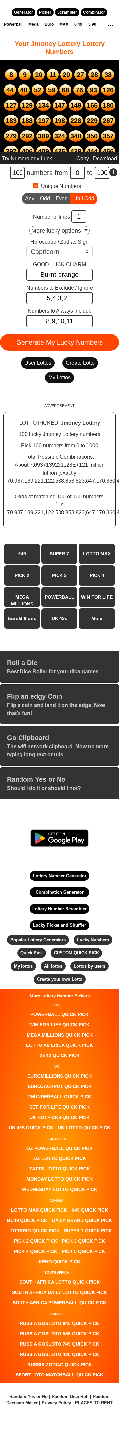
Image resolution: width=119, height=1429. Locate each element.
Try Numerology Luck (27, 158)
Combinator (94, 12)
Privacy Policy (56, 1402)
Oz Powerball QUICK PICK (59, 1148)
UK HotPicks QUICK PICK (59, 1117)
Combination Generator (60, 892)
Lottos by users (89, 966)
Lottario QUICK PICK (33, 1230)
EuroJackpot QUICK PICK (60, 1086)
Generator (23, 12)
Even (62, 198)
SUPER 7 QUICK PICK (88, 1230)
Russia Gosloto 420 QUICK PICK (59, 1354)
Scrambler (67, 12)
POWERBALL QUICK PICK (59, 1014)
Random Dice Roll (71, 1396)
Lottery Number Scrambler (59, 908)
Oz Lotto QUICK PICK (59, 1158)
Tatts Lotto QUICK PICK (59, 1168)
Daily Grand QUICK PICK (82, 1220)
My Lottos (59, 377)
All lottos (53, 966)
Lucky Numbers (93, 939)
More (96, 618)
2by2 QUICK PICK (60, 1055)
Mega (33, 24)
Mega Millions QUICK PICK (60, 1035)
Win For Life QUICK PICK (59, 1024)
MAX (64, 24)
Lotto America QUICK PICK (59, 1045)
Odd (45, 198)
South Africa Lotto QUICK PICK (60, 1282)
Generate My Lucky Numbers (59, 342)
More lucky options (57, 230)
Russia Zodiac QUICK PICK (59, 1364)
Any (29, 198)
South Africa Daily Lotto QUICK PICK (59, 1292)
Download (105, 158)
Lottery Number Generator (59, 875)
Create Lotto (80, 363)
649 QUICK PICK (90, 1210)
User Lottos (37, 363)
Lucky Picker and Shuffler (59, 925)
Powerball (13, 24)
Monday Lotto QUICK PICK (59, 1179)
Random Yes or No (28, 1396)
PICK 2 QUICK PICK (35, 1241)
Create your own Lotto (59, 979)
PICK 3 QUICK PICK (83, 1241)
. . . (110, 24)
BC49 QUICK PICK (27, 1220)
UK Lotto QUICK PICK (84, 1127)
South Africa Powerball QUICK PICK (59, 1302)
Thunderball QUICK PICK (59, 1096)
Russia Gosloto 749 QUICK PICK (59, 1344)
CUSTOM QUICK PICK (76, 952)
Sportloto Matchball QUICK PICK (59, 1374)
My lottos (23, 966)
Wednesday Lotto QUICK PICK (59, 1189)
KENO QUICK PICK (59, 1261)
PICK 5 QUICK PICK (83, 1251)
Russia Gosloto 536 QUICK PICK (59, 1333)
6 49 (78, 24)
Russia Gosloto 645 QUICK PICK (59, 1323)
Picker (45, 12)
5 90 (92, 24)
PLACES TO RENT (94, 1402)
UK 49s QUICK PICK (31, 1127)
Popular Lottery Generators (38, 939)
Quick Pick (31, 952)
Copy (82, 158)
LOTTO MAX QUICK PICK (39, 1210)
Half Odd (83, 198)
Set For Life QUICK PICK (59, 1107)
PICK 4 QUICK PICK (35, 1251)
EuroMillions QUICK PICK (59, 1076)
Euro (49, 24)
